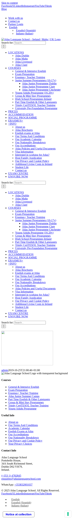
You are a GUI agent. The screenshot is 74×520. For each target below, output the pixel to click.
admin (4, 370)
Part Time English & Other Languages (29, 399)
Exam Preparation (18, 390)
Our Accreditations (18, 434)
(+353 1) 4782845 (11, 475)
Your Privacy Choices (20, 443)
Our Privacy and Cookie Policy (25, 440)
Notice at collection (18, 514)
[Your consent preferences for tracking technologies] (68, 514)
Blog (4, 9)
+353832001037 (23, 484)
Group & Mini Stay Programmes (26, 402)
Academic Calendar (19, 428)
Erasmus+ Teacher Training (23, 393)
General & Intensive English (23, 386)
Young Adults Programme (22, 408)
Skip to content (9, 2)
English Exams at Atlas (20, 431)
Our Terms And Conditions (23, 425)
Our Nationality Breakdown (23, 437)
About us (13, 422)
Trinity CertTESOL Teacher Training (28, 405)
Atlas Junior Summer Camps (23, 396)
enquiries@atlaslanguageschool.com (21, 478)
